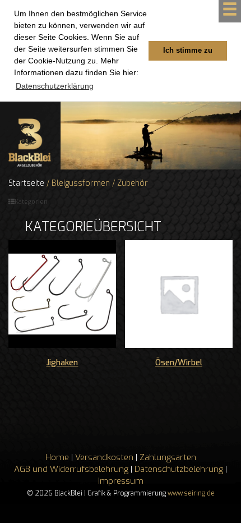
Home (57, 457)
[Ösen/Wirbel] (179, 294)
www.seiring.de (191, 493)
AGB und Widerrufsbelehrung (71, 469)
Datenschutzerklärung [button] (55, 85)
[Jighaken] (62, 294)
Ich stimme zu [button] (187, 50)
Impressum (120, 481)
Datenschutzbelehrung (179, 469)
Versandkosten (104, 457)
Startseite (26, 183)
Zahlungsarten (168, 457)
